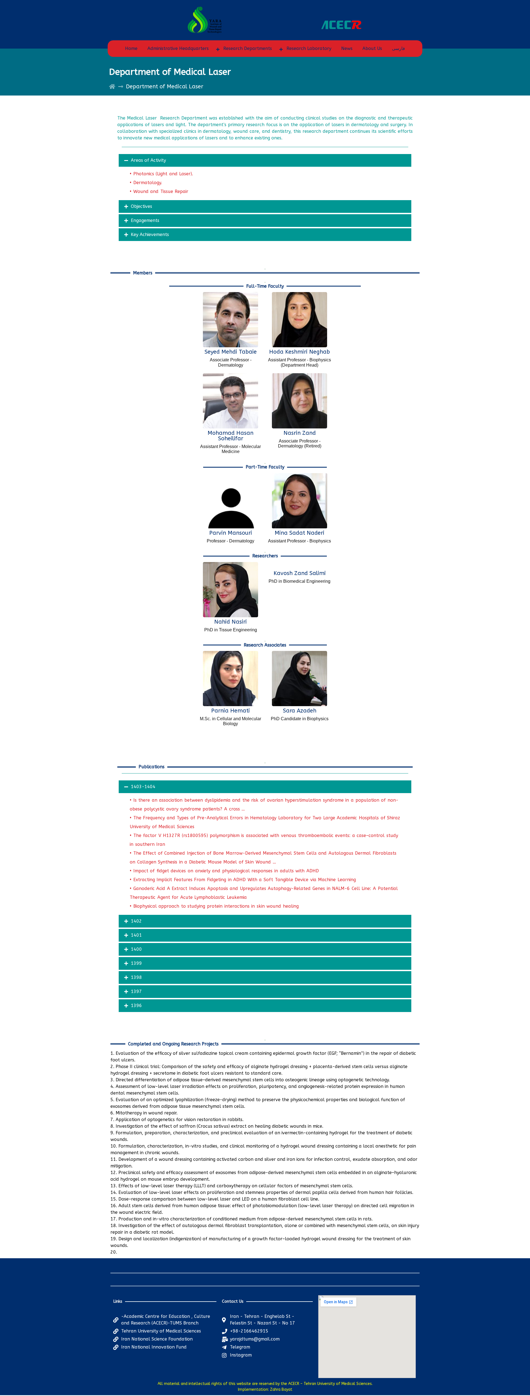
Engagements (145, 220)
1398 (136, 977)
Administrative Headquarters (178, 48)
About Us (372, 48)
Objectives (141, 206)
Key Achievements (150, 234)
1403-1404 (143, 786)
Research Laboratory (309, 48)
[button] (265, 160)
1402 (136, 921)
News (347, 48)
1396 (136, 1005)
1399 (136, 963)
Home (131, 48)
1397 (136, 991)
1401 (136, 935)
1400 (136, 949)
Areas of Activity (148, 160)
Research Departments (247, 48)
